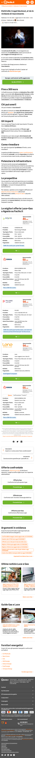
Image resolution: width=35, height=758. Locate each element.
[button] (2, 2)
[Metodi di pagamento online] (17, 712)
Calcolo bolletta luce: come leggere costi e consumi (11, 625)
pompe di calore (20, 193)
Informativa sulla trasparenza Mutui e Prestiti (10, 752)
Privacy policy (3, 744)
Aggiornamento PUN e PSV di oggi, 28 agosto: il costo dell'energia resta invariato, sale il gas (11, 586)
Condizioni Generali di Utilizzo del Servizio (9, 743)
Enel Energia (6, 666)
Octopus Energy (7, 669)
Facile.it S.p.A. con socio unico (27, 739)
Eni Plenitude (6, 654)
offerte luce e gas (14, 470)
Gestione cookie (4, 747)
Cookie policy (3, 746)
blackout (11, 112)
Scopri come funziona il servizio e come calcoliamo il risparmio (17, 436)
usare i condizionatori (26, 152)
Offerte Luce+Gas (17, 511)
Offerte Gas (17, 480)
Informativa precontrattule (6, 750)
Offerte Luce (17, 495)
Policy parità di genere (5, 749)
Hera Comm (6, 656)
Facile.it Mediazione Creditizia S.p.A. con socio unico (14, 735)
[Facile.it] (9, 3)
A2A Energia (6, 661)
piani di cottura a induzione (9, 192)
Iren (4, 659)
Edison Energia (7, 664)
